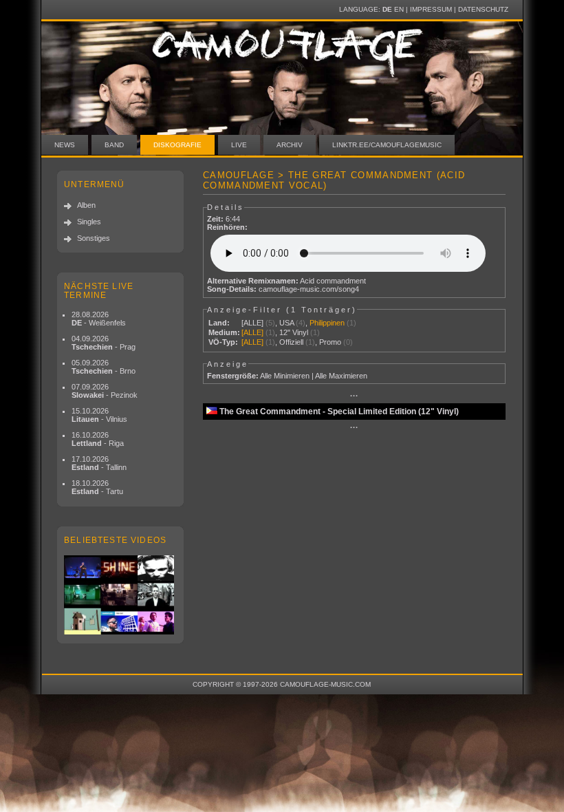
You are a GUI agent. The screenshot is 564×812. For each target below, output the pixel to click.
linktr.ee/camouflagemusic (387, 145)
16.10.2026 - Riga (98, 439)
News (64, 145)
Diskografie (177, 145)
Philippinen (327, 323)
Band (114, 145)
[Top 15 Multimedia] (120, 594)
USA (286, 323)
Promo (330, 342)
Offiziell (291, 342)
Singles (89, 221)
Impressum (431, 9)
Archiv (289, 145)
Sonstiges (93, 238)
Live (239, 145)
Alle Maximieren (341, 376)
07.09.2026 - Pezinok (105, 391)
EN (399, 9)
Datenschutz (483, 9)
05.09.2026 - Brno (103, 367)
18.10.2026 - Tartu (97, 487)
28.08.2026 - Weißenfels (99, 318)
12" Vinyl (293, 332)
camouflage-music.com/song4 (309, 289)
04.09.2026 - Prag (103, 342)
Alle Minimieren (285, 376)
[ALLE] (252, 323)
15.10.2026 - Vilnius (99, 415)
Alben (86, 205)
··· (354, 396)
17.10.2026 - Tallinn (99, 463)
